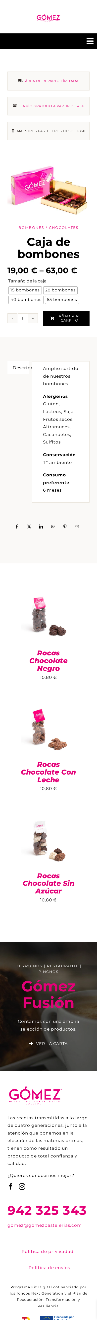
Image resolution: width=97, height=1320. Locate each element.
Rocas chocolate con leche (48, 772)
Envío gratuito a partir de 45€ (52, 106)
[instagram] (22, 1186)
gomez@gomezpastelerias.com (44, 1225)
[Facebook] (17, 526)
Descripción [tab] (21, 367)
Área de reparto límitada (52, 81)
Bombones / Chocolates (48, 227)
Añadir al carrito (70, 318)
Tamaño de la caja (27, 280)
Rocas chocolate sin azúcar (48, 883)
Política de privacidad (48, 1251)
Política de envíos (49, 1267)
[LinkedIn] (41, 526)
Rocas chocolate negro (48, 661)
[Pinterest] (65, 526)
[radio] (25, 290)
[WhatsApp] (53, 526)
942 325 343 (47, 1210)
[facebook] (10, 1186)
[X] (29, 526)
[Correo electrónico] (77, 526)
